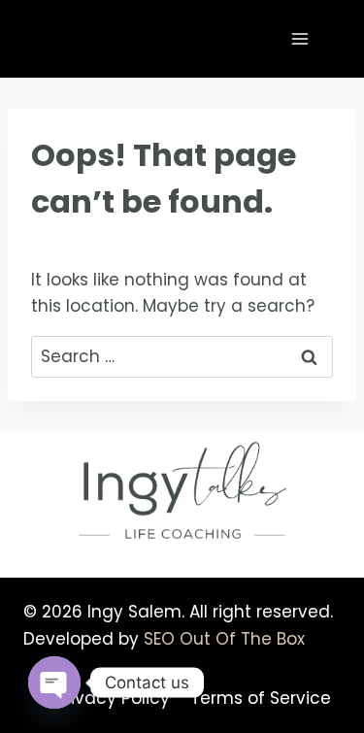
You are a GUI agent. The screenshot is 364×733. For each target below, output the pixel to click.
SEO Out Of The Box (224, 638)
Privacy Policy (112, 698)
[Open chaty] (54, 682)
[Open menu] (299, 38)
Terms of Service (260, 698)
